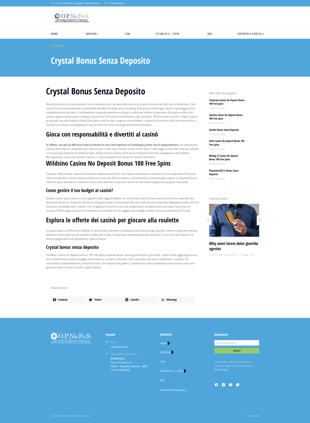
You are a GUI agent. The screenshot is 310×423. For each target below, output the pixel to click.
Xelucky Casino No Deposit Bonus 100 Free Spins (226, 116)
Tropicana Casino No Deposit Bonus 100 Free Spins (226, 101)
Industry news (216, 254)
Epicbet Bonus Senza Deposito (224, 130)
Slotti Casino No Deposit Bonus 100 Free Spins (226, 142)
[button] (68, 299)
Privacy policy (252, 415)
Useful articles (230, 254)
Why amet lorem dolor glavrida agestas (233, 246)
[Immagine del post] (234, 220)
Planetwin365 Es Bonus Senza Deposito (223, 172)
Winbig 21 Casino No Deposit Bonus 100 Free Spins (223, 157)
